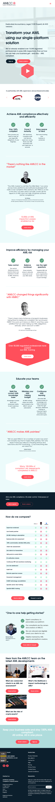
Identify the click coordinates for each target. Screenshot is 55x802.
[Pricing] (30, 765)
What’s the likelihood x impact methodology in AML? (37, 683)
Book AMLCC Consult (29, 645)
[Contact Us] (31, 760)
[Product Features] (33, 756)
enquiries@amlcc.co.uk (10, 758)
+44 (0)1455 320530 (9, 756)
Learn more (27, 227)
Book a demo (23, 61)
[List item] (4, 765)
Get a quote (12, 504)
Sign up (34, 742)
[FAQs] (29, 762)
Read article (12, 691)
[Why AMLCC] (31, 758)
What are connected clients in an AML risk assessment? (14, 683)
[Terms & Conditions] (33, 771)
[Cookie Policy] (32, 769)
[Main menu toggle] (50, 3)
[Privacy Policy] (32, 767)
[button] (11, 61)
